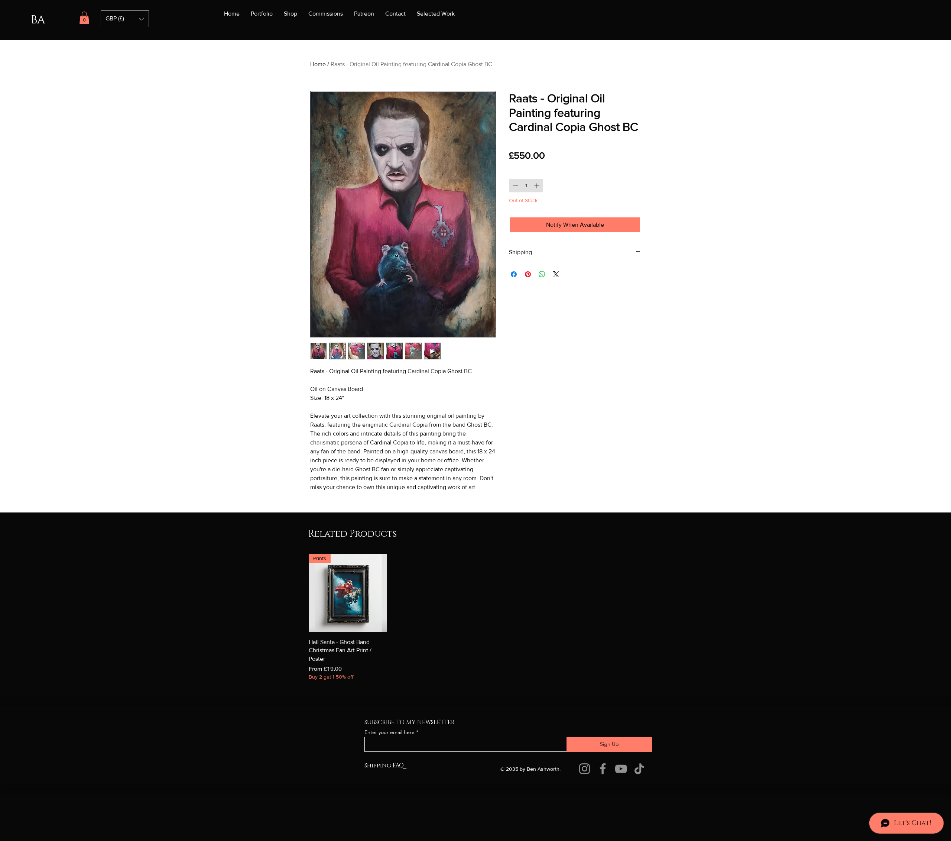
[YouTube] (621, 818)
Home (318, 64)
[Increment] (537, 185)
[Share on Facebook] (513, 274)
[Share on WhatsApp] (542, 274)
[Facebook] (602, 818)
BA (38, 20)
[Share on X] (556, 274)
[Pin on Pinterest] (527, 274)
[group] (475, 666)
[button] (84, 18)
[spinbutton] (526, 185)
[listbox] (125, 18)
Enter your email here (389, 781)
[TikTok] (639, 818)
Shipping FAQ (384, 815)
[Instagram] (584, 818)
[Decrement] (514, 185)
